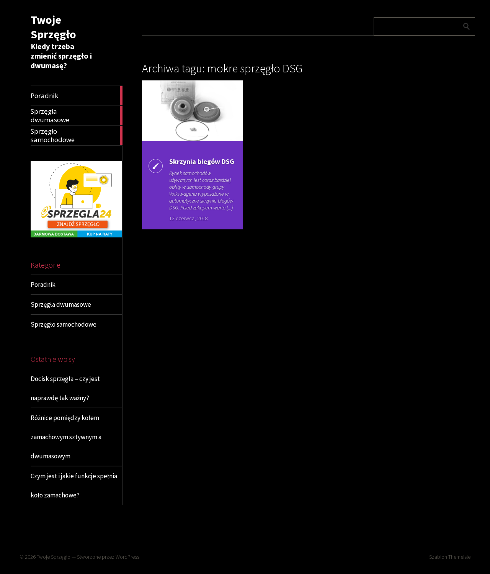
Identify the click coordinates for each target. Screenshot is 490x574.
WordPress (127, 556)
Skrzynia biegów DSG (201, 161)
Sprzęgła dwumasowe (61, 304)
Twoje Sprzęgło (53, 26)
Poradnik (43, 284)
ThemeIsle (459, 556)
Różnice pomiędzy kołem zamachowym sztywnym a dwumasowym (66, 437)
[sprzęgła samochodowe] (76, 235)
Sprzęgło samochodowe (63, 324)
